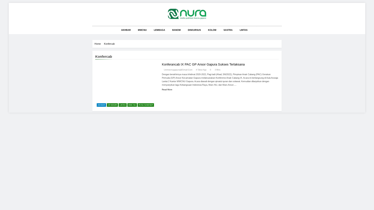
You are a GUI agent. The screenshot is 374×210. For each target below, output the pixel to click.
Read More (167, 89)
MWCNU (142, 30)
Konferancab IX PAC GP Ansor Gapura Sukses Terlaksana (203, 64)
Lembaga (159, 30)
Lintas (243, 30)
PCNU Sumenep (146, 105)
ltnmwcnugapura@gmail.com (178, 70)
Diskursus (194, 30)
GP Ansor (112, 105)
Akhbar (126, 30)
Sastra (228, 30)
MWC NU (132, 105)
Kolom (212, 30)
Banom (176, 30)
